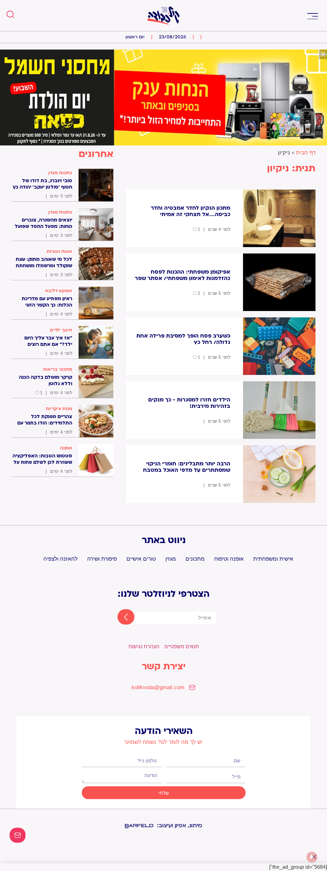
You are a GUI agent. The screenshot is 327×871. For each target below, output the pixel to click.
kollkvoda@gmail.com (158, 687)
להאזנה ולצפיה (60, 559)
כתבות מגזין (60, 172)
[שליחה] (120, 617)
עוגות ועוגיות (59, 251)
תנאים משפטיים (181, 646)
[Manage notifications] (312, 857)
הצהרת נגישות (143, 646)
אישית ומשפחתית (273, 559)
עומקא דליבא (58, 290)
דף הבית (306, 153)
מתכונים (195, 559)
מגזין (170, 559)
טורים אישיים (141, 559)
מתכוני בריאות (57, 369)
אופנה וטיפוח (229, 559)
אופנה (66, 447)
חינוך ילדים (61, 329)
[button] (312, 15)
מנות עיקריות (59, 408)
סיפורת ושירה (102, 559)
